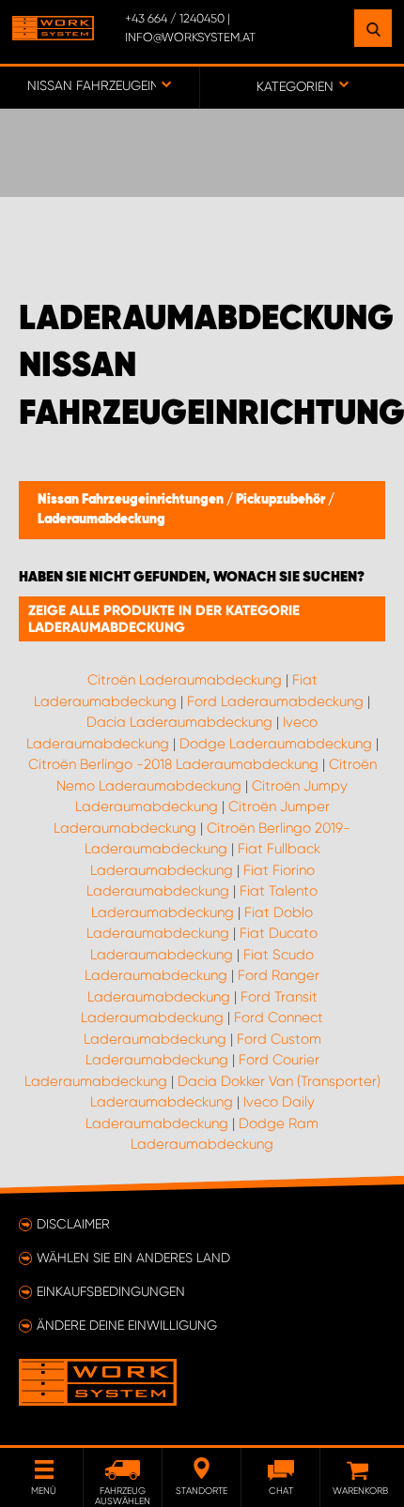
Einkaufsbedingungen (111, 1291)
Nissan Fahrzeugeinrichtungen (132, 499)
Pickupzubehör (282, 499)
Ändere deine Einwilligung (127, 1325)
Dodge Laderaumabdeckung (275, 743)
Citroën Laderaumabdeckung (184, 679)
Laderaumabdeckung (101, 519)
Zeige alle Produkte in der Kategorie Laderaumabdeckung (164, 619)
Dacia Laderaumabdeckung (179, 722)
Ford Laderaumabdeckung (275, 701)
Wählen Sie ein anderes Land (133, 1257)
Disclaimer (73, 1223)
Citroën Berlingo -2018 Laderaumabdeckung (173, 764)
